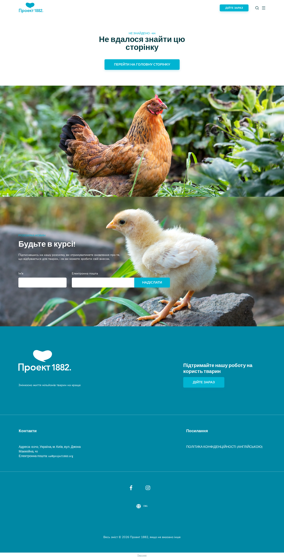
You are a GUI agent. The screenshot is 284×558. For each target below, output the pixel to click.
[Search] (257, 8)
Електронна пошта (85, 273)
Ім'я (20, 273)
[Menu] (264, 8)
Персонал (142, 555)
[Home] (31, 8)
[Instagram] (148, 487)
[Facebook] (131, 488)
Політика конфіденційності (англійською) (224, 447)
